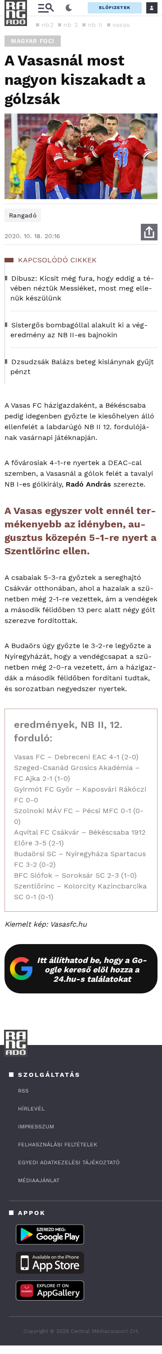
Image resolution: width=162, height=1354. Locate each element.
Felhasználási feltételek (57, 1144)
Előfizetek (114, 7)
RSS (23, 1091)
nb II (95, 24)
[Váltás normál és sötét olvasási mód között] (68, 8)
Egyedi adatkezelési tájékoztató (69, 1162)
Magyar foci (32, 41)
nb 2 (70, 24)
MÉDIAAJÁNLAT (38, 1180)
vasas (121, 24)
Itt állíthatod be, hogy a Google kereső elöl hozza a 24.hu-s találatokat (92, 969)
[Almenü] (46, 8)
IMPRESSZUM (36, 1126)
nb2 (47, 24)
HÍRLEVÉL (31, 1109)
